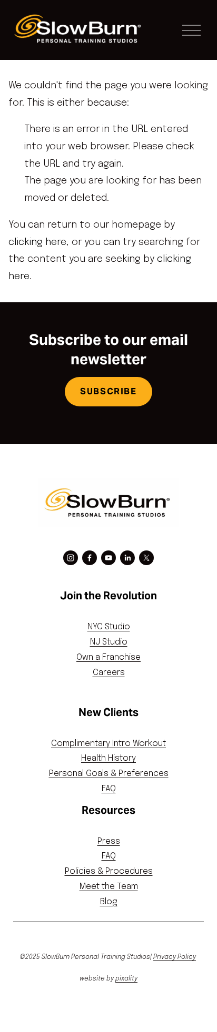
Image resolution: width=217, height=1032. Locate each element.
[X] (146, 557)
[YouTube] (108, 557)
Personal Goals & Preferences (109, 773)
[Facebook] (89, 557)
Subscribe (108, 391)
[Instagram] (70, 557)
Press (108, 841)
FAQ (109, 788)
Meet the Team (109, 886)
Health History (108, 758)
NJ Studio (108, 642)
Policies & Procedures (109, 871)
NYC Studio (108, 626)
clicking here (37, 242)
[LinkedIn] (127, 557)
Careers (109, 672)
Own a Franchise (108, 657)
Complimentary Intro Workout (108, 743)
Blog (108, 901)
